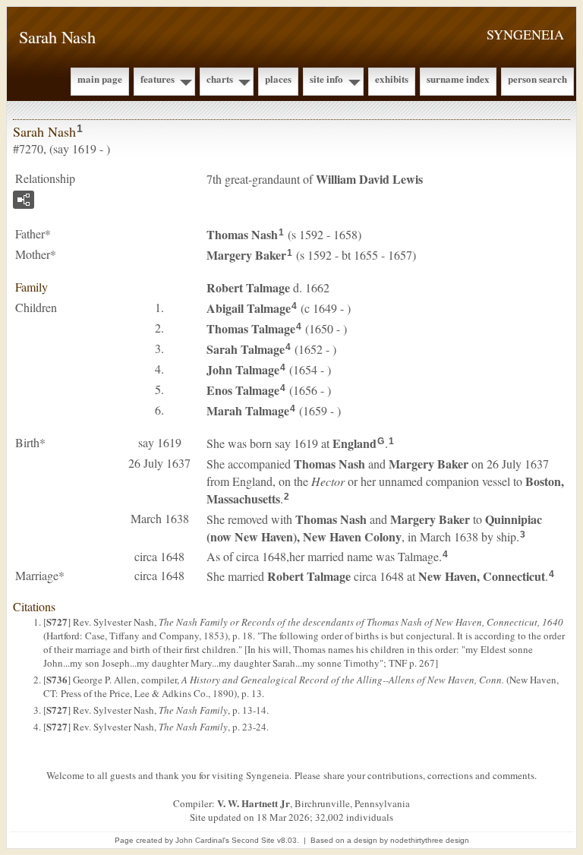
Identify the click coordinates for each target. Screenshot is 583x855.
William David (369, 179)
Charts (219, 78)
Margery (246, 254)
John (242, 369)
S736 (57, 679)
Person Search (537, 78)
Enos (242, 390)
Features (157, 78)
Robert (248, 287)
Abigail (248, 308)
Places (278, 78)
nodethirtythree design (429, 840)
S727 (57, 621)
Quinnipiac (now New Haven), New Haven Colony (374, 527)
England (354, 443)
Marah (247, 410)
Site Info (326, 78)
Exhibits (391, 78)
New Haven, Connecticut (481, 576)
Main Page (99, 78)
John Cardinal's (202, 840)
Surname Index (458, 78)
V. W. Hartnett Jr (253, 803)
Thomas (242, 234)
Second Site (253, 840)
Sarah (245, 349)
